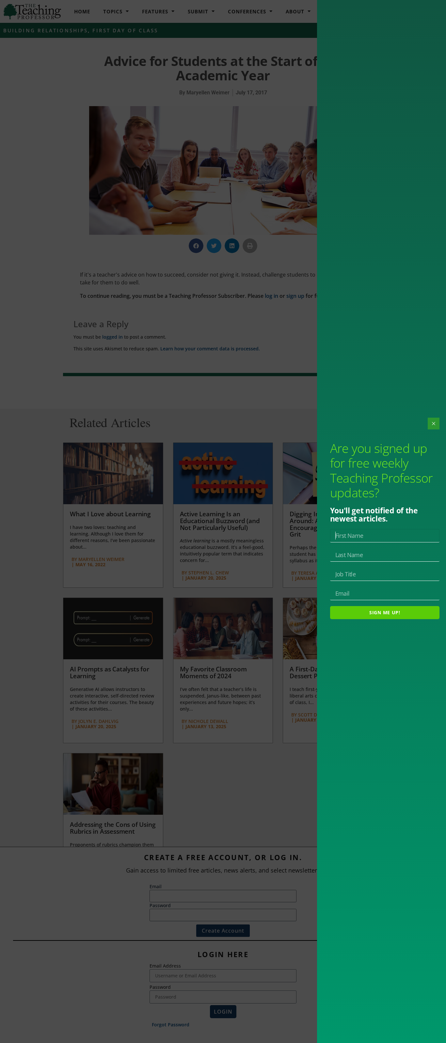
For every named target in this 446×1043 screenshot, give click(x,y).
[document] (223, 521)
